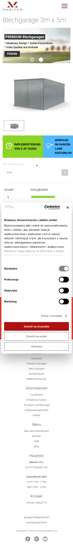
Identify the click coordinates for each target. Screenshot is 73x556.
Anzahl (8, 189)
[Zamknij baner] (67, 207)
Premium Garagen (37, 363)
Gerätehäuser (36, 373)
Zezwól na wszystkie (36, 326)
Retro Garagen (37, 368)
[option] (36, 45)
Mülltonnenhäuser (37, 379)
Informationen (36, 388)
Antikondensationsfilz (37, 410)
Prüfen (12, 53)
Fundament (36, 394)
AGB (36, 441)
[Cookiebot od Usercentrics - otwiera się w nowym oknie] (45, 207)
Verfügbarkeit (39, 189)
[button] (64, 6)
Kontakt (36, 436)
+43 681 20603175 (36, 502)
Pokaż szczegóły (51, 315)
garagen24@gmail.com (36, 517)
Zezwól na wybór (36, 336)
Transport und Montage (37, 405)
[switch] (64, 279)
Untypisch (36, 358)
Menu (36, 424)
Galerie (36, 415)
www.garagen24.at (36, 522)
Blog (36, 446)
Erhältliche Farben (36, 399)
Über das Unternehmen (36, 431)
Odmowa (36, 346)
